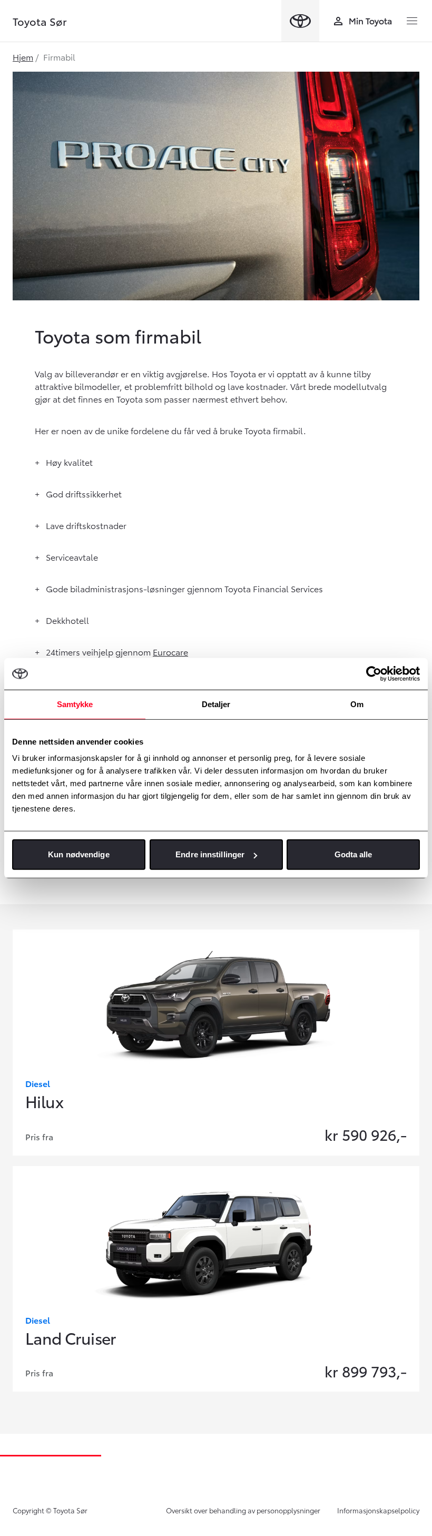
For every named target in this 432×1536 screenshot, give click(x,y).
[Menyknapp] (412, 21)
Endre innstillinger (209, 854)
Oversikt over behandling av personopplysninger (243, 1510)
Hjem (23, 57)
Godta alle (353, 854)
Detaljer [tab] (216, 703)
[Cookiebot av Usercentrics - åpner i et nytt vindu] (374, 673)
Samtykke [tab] (75, 703)
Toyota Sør (40, 21)
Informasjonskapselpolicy (378, 1510)
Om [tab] (357, 703)
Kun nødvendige (78, 854)
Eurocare (170, 651)
